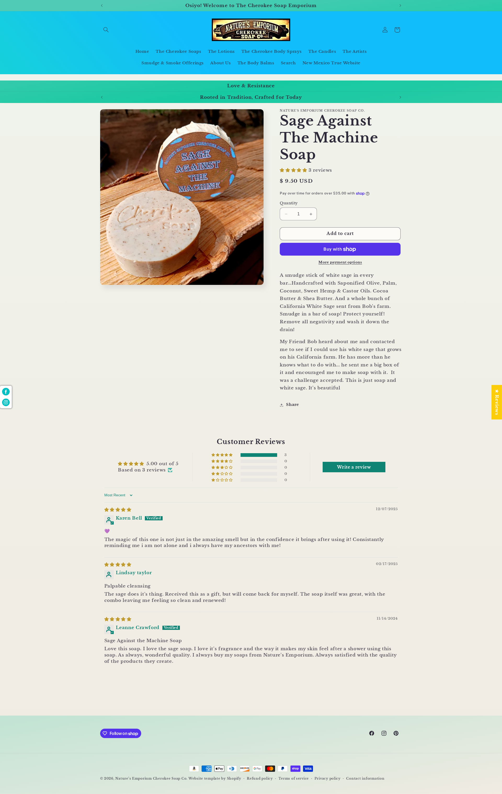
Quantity (289, 203)
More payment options (340, 262)
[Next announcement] (400, 5)
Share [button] (292, 404)
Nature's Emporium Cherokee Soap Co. (151, 778)
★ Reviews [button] (497, 402)
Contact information (365, 778)
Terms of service (293, 778)
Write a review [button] (354, 467)
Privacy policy (328, 778)
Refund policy (260, 778)
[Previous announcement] (101, 5)
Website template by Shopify (215, 778)
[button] (106, 30)
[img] (118, 510)
